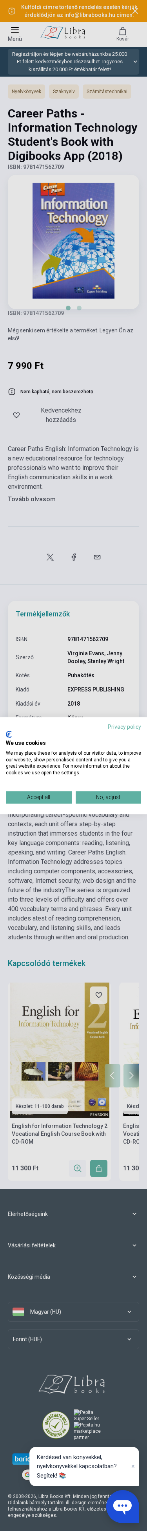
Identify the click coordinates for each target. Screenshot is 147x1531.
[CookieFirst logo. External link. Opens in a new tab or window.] (9, 734)
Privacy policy (124, 727)
